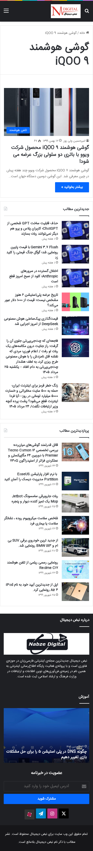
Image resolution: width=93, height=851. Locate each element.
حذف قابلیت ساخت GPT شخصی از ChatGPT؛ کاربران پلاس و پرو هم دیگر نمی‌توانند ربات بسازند (32, 228)
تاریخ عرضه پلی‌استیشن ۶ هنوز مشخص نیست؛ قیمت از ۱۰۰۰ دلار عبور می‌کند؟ (31, 300)
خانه (83, 33)
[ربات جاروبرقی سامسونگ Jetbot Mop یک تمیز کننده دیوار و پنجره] (75, 503)
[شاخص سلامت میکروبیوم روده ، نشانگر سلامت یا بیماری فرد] (75, 525)
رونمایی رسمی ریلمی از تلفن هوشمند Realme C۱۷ (32, 565)
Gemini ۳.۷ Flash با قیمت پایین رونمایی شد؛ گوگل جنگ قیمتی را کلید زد (32, 252)
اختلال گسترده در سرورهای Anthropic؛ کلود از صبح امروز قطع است (33, 276)
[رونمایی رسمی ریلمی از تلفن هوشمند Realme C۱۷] (75, 569)
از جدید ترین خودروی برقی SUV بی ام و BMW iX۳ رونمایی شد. (33, 543)
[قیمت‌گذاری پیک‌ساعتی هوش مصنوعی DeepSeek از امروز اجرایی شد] (75, 325)
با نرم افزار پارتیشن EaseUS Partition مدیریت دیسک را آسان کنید (31, 476)
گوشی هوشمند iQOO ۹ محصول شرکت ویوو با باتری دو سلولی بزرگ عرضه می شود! (50, 155)
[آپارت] (29, 814)
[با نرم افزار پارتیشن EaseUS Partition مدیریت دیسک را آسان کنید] (75, 481)
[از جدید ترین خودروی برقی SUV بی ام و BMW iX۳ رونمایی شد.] (75, 547)
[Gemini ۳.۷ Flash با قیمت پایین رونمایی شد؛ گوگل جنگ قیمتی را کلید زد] (75, 254)
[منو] (6, 13)
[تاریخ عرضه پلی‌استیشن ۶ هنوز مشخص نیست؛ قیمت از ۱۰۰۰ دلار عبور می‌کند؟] (75, 302)
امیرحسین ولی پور (74, 140)
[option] (46, 735)
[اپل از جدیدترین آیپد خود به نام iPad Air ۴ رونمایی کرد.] (75, 591)
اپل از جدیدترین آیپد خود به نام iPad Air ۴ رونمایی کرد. (32, 587)
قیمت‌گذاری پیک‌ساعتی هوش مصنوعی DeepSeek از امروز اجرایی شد (31, 321)
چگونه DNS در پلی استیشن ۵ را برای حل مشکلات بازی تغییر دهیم (46, 754)
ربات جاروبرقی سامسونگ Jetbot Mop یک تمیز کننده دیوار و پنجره (35, 499)
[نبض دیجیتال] (66, 11)
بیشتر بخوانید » (72, 187)
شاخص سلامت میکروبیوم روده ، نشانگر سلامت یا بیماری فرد (31, 521)
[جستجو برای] (86, 13)
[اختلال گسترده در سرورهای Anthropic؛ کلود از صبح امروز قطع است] (75, 278)
